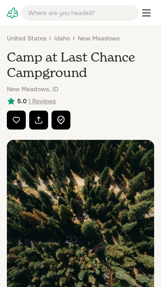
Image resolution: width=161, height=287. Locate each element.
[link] (12, 13)
